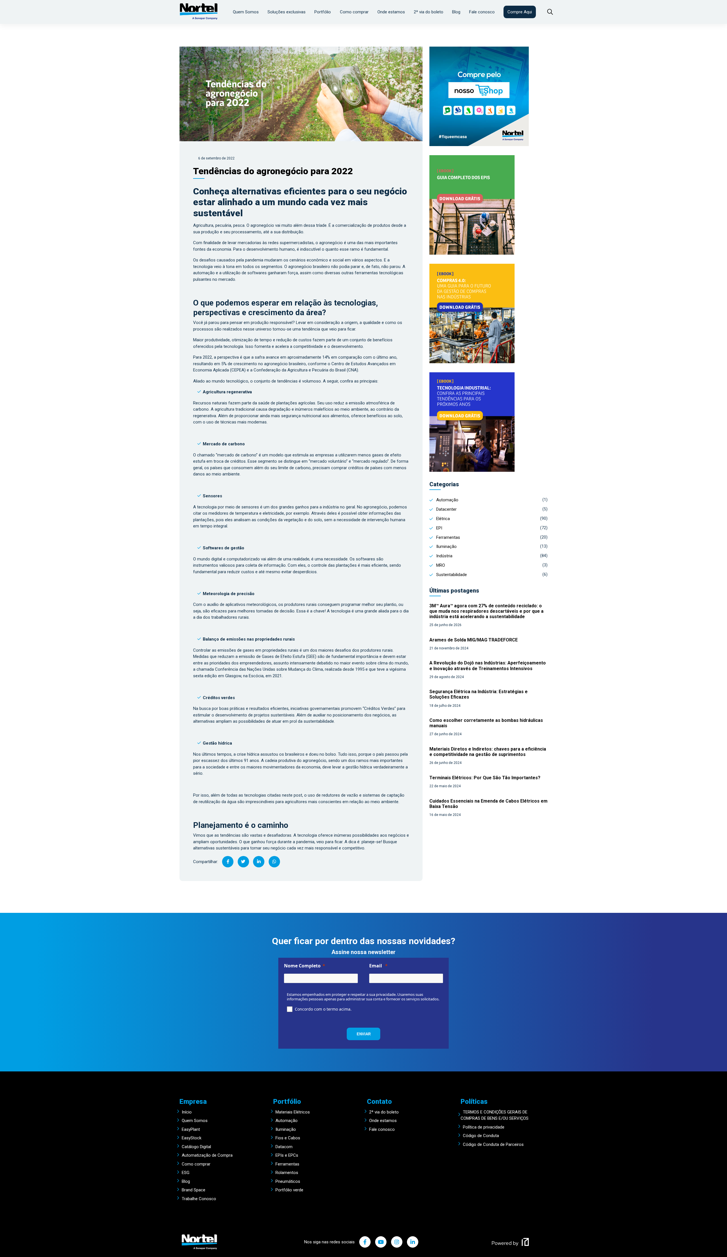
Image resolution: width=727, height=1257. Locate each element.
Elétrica (443, 518)
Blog (456, 11)
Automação (447, 499)
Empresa (193, 1102)
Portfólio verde (289, 1189)
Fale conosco (482, 11)
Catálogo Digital (196, 1146)
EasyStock (191, 1137)
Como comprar (354, 11)
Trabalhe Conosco (199, 1198)
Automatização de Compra (207, 1155)
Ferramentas (448, 537)
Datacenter (446, 509)
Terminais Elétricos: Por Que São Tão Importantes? (484, 777)
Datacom (284, 1146)
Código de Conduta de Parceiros (493, 1144)
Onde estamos (391, 11)
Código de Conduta (481, 1135)
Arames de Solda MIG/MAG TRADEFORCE (473, 640)
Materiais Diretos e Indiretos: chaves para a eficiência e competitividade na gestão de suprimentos (487, 751)
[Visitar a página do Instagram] (396, 1242)
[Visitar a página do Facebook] (365, 1242)
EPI (439, 528)
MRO (440, 565)
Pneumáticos (287, 1181)
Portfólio (322, 11)
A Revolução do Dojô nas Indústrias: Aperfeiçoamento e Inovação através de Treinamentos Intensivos (487, 665)
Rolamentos (286, 1172)
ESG (185, 1172)
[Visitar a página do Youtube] (381, 1242)
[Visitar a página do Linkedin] (412, 1242)
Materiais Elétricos (292, 1112)
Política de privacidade (483, 1127)
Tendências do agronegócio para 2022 (273, 171)
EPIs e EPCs (286, 1155)
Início (187, 1112)
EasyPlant (191, 1129)
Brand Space (193, 1189)
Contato (379, 1102)
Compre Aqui (519, 11)
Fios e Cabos (287, 1137)
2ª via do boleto (428, 11)
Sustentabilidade (451, 574)
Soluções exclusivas (287, 11)
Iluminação (446, 546)
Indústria (444, 555)
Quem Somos (246, 11)
